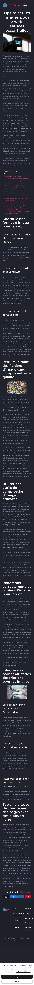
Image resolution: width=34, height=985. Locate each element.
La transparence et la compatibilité (16, 183)
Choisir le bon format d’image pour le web (16, 176)
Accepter (17, 977)
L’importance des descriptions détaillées (18, 205)
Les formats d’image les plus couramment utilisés (18, 179)
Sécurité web (17, 922)
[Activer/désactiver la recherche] (25, 5)
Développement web (17, 915)
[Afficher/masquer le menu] (30, 5)
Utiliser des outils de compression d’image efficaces (16, 191)
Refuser (17, 981)
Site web (17, 927)
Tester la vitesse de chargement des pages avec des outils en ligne (17, 212)
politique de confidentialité (23, 972)
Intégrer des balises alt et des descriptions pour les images (16, 199)
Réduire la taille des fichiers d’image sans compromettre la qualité (16, 187)
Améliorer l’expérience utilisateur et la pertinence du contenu (17, 208)
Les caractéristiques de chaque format (17, 182)
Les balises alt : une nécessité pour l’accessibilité (17, 203)
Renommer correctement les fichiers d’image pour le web (15, 195)
